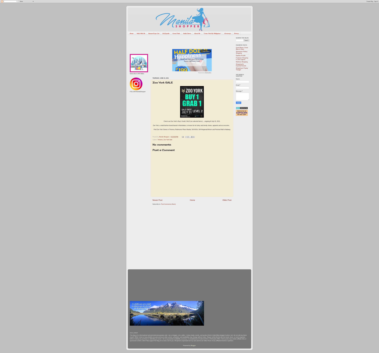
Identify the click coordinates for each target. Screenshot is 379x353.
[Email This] (186, 137)
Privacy (236, 33)
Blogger (193, 345)
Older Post (226, 200)
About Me (197, 33)
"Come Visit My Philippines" (212, 33)
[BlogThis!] (188, 137)
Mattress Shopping (242, 62)
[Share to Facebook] (192, 137)
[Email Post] (182, 137)
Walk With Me (141, 33)
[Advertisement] (188, 41)
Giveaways (227, 33)
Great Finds (176, 33)
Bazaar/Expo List (153, 33)
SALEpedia (165, 33)
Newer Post (157, 200)
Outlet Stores (187, 33)
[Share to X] (190, 137)
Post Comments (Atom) (168, 204)
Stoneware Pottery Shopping (241, 52)
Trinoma (160, 139)
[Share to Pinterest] (194, 137)
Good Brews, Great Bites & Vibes (242, 48)
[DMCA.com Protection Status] (242, 109)
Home (132, 33)
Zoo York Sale (167, 139)
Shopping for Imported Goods (241, 65)
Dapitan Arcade (240, 55)
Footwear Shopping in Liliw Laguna (242, 58)
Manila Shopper (164, 137)
